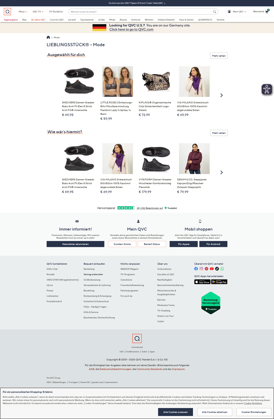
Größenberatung (92, 279)
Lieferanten (52, 296)
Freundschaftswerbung (132, 285)
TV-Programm (128, 274)
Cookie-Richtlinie (253, 403)
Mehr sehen (219, 55)
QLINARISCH (205, 19)
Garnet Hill (85, 382)
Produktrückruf (54, 301)
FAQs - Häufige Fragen (95, 306)
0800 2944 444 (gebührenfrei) (63, 279)
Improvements (111, 382)
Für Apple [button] (183, 244)
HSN (49, 382)
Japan (152, 351)
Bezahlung (89, 290)
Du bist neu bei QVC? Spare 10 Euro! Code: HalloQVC (136, 3)
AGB (91, 369)
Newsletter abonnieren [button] (75, 244)
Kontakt (51, 274)
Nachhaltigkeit (164, 279)
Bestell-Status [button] (152, 244)
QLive (50, 285)
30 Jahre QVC (38, 19)
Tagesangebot (11, 19)
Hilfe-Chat (52, 269)
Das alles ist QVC (165, 274)
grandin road (97, 382)
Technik (220, 19)
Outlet (160, 321)
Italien (144, 351)
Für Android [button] (213, 244)
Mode (112, 19)
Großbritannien (132, 351)
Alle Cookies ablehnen (214, 412)
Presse (50, 290)
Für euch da (126, 296)
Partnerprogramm (129, 290)
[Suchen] (215, 11)
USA (122, 351)
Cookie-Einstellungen (253, 412)
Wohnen (149, 19)
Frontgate (73, 382)
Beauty (123, 19)
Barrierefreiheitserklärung (170, 285)
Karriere (161, 299)
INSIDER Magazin (130, 269)
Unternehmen (164, 269)
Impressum (178, 369)
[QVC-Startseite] (48, 38)
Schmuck (135, 19)
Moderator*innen (166, 305)
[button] (234, 11)
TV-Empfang (163, 310)
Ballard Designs (59, 382)
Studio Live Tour (165, 316)
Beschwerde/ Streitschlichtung (99, 317)
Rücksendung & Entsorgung (97, 296)
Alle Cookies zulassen (175, 412)
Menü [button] (22, 11)
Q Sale (101, 19)
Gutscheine (126, 279)
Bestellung (89, 269)
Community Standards (149, 369)
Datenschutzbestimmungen (115, 369)
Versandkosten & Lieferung (97, 285)
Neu (24, 19)
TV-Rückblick (56, 11)
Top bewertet (87, 19)
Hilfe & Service (91, 312)
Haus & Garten (186, 19)
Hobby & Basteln (166, 19)
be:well (72, 19)
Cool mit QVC (57, 19)
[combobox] (140, 12)
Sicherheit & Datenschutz (96, 301)
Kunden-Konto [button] (122, 244)
